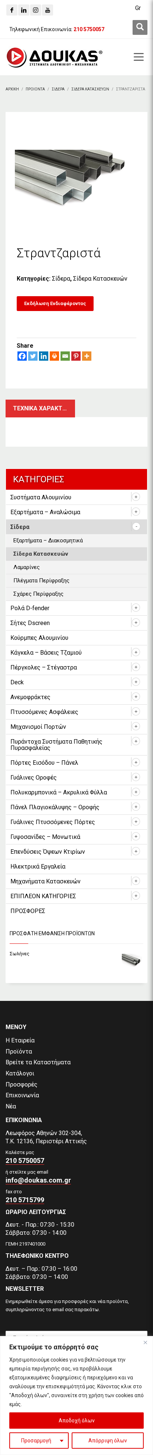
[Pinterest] (76, 356)
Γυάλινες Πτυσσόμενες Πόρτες (52, 822)
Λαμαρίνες (26, 567)
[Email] (65, 356)
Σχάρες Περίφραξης (38, 594)
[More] (86, 356)
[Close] (145, 1342)
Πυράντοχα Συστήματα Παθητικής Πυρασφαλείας (56, 744)
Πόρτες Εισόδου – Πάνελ (44, 762)
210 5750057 (25, 1160)
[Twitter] (33, 356)
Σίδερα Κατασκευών (100, 278)
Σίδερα (61, 278)
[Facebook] (11, 10)
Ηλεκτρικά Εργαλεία (37, 866)
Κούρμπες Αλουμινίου (39, 637)
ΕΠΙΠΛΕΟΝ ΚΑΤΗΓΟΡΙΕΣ (43, 896)
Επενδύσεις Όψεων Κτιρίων (47, 851)
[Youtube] (47, 10)
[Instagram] (35, 10)
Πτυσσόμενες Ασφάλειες (44, 711)
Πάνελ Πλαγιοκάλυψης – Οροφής (55, 807)
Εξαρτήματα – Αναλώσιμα (45, 512)
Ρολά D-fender (29, 608)
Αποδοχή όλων (77, 1420)
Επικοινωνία (22, 1095)
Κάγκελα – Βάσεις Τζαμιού (46, 652)
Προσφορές (22, 1084)
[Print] (54, 356)
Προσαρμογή (36, 1441)
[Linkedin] (23, 10)
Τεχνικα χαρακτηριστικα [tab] (44, 408)
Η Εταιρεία (20, 1040)
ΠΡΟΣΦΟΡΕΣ (27, 911)
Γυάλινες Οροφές (33, 777)
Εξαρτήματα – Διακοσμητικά (48, 540)
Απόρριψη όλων (107, 1441)
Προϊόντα (19, 1051)
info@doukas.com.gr (38, 1180)
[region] (76, 1395)
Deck (17, 682)
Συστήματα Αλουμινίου (40, 497)
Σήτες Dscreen (30, 622)
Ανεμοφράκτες (30, 697)
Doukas (10, 994)
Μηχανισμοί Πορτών (38, 726)
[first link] (140, 27)
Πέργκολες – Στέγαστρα (43, 667)
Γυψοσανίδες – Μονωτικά (45, 836)
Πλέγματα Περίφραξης (41, 580)
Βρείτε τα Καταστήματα (38, 1062)
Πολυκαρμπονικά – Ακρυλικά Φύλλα (58, 792)
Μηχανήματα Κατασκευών (45, 881)
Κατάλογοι (20, 1073)
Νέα (11, 1106)
